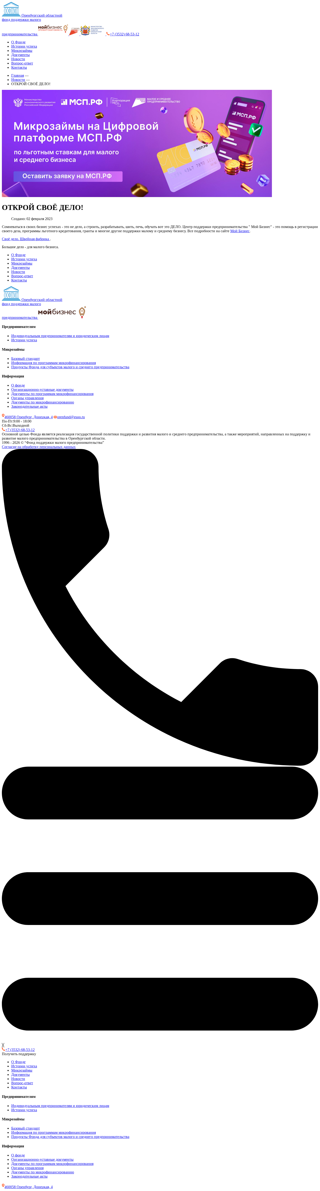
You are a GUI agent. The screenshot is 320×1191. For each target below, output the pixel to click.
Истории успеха (24, 46)
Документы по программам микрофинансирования (52, 394)
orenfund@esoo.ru (71, 417)
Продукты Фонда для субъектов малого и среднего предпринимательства (70, 367)
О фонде (18, 385)
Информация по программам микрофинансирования (53, 363)
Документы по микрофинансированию (42, 402)
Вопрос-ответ (22, 63)
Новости (18, 59)
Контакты (19, 67)
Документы (20, 55)
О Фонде (18, 42)
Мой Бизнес (239, 231)
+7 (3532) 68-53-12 (124, 34)
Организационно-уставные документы (42, 390)
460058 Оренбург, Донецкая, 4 (28, 417)
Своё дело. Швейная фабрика (26, 239)
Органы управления (27, 398)
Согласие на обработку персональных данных (39, 447)
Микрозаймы (21, 51)
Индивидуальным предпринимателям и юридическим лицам (60, 336)
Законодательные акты (29, 406)
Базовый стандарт (25, 359)
